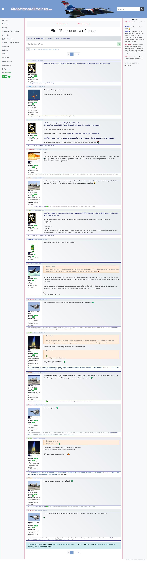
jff (28, 263)
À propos (7, 69)
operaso (127, 26)
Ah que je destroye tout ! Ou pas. (37, 206)
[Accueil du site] (3, 9)
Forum (6, 24)
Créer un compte (84, 24)
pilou (29, 60)
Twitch (86, 544)
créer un (48, 547)
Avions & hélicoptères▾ (12, 31)
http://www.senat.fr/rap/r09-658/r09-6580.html (82, 133)
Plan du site (8, 61)
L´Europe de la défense (62, 38)
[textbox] (128, 9)
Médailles (7, 65)
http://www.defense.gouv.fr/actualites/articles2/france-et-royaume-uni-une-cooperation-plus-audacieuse (79, 138)
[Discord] (3, 77)
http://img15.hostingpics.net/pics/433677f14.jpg (41, 83)
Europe (49, 38)
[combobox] (128, 9)
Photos (6, 57)
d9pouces (31, 149)
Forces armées (39, 38)
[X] (9, 77)
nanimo (30, 87)
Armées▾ (7, 35)
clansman (31, 299)
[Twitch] (6, 77)
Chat (5, 27)
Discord (79, 544)
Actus (6, 20)
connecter (46, 544)
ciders (30, 178)
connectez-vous (130, 63)
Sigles (6, 54)
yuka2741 (128, 31)
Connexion (7, 72)
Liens (6, 50)
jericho (30, 333)
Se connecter (62, 24)
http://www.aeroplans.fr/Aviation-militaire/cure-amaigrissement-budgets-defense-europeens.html (77, 63)
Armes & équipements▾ (11, 42)
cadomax (31, 239)
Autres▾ (6, 46)
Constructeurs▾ (9, 39)
